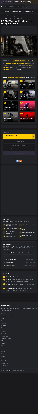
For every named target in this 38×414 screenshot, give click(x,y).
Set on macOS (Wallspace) (20, 145)
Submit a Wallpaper (8, 316)
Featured (3, 323)
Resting (14, 63)
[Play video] (19, 46)
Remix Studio (19, 153)
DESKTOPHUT (6, 305)
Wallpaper (21, 63)
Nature (3, 343)
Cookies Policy (4, 365)
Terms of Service (5, 361)
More (32, 77)
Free (25, 63)
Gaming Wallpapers (6, 338)
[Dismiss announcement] (36, 2)
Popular (3, 320)
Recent (3, 318)
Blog (2, 354)
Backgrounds (29, 11)
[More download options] (33, 136)
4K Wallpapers (4, 336)
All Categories (4, 327)
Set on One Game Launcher (20, 149)
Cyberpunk (3, 341)
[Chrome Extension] (17, 161)
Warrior (9, 63)
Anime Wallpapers (5, 333)
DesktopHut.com (9, 370)
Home (2, 16)
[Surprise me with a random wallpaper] (27, 7)
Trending (6, 11)
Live (17, 63)
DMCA (2, 358)
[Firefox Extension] (20, 161)
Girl (6, 63)
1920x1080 (6, 69)
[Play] (3, 55)
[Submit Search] (30, 7)
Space (2, 345)
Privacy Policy (4, 363)
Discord (3, 356)
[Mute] (32, 55)
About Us (3, 351)
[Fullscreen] (35, 55)
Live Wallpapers (17, 11)
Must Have (4, 325)
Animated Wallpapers (11, 16)
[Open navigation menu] (35, 7)
